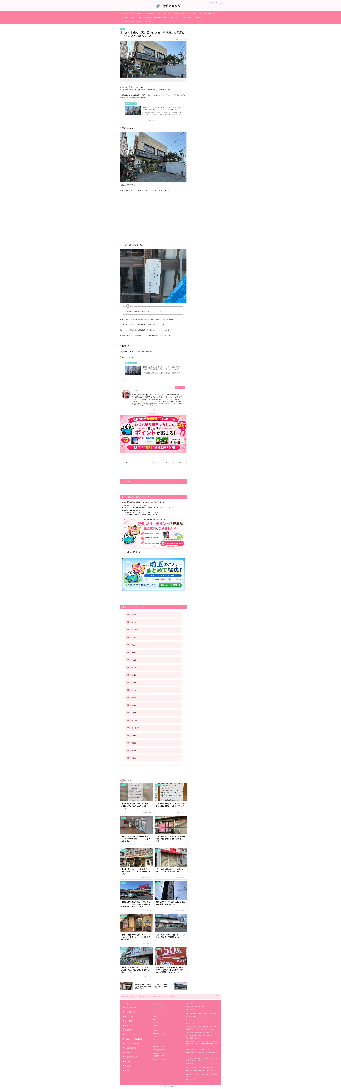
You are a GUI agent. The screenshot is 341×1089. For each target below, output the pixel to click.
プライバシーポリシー (164, 13)
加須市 (134, 705)
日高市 (134, 743)
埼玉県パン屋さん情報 (132, 1043)
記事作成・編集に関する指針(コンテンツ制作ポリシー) (137, 21)
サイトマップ (157, 1019)
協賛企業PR (129, 1030)
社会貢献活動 (187, 17)
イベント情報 (129, 1016)
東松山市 (135, 614)
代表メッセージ (175, 17)
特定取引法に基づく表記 (181, 13)
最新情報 (128, 1052)
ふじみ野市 (135, 728)
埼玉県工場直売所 (130, 1048)
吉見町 (134, 645)
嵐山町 (134, 652)
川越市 (123, 380)
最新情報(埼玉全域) (131, 1057)
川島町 (134, 637)
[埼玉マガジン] (170, 7)
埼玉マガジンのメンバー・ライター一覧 (204, 13)
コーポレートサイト (196, 1023)
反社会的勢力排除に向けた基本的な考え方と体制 (152, 17)
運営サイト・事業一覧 (128, 17)
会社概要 (138, 13)
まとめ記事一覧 (130, 1012)
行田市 (134, 713)
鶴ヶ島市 (135, 630)
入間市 (134, 758)
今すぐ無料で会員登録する (131, 552)
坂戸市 (134, 622)
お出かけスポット (130, 1007)
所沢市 (134, 750)
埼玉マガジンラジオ (131, 1034)
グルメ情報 (128, 1021)
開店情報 (128, 1066)
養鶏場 (127, 1070)
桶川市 (134, 675)
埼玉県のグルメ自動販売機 (133, 1039)
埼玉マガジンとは (127, 13)
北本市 (134, 667)
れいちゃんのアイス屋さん (200, 1026)
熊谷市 (134, 697)
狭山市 (134, 735)
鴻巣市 (134, 660)
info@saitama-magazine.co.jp (200, 1020)
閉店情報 (123, 28)
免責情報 (198, 17)
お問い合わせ (149, 13)
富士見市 (135, 720)
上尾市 (134, 690)
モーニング (128, 1025)
